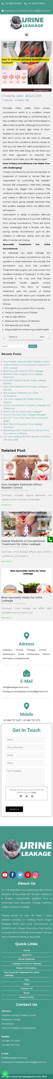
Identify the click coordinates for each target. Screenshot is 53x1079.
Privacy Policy (26, 997)
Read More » (6, 505)
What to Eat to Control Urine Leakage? (22, 411)
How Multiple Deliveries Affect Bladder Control (26, 361)
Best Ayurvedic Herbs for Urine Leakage (23, 371)
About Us (26, 955)
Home (26, 950)
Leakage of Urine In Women (26, 963)
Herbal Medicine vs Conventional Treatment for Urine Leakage (23, 543)
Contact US (27, 988)
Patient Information (26, 968)
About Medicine (26, 959)
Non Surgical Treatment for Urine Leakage (21, 974)
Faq (27, 979)
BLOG (27, 993)
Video (26, 984)
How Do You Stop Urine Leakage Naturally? (24, 414)
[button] (26, 34)
